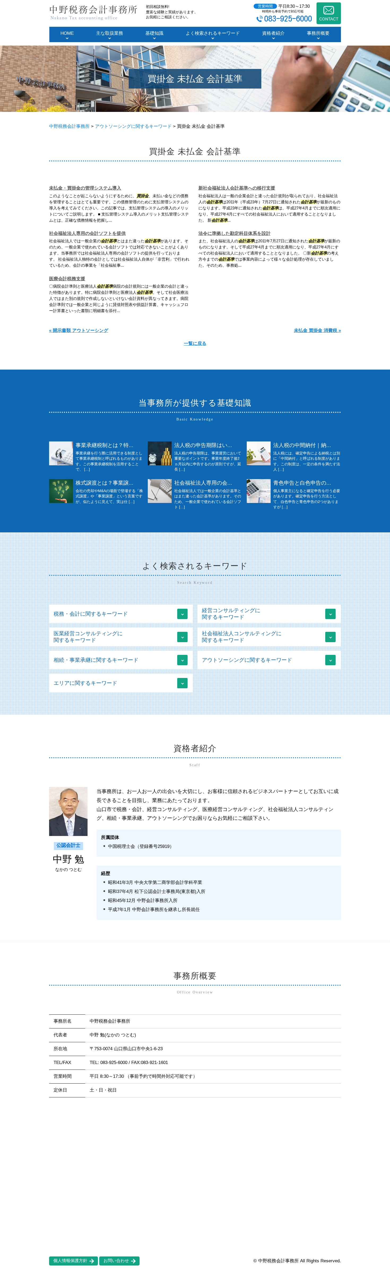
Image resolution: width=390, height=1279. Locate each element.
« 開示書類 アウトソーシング (78, 330)
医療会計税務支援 (67, 278)
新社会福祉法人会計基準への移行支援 (236, 188)
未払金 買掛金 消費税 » (317, 330)
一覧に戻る (195, 343)
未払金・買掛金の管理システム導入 (85, 188)
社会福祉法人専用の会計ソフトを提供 (87, 233)
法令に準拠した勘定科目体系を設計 (234, 233)
